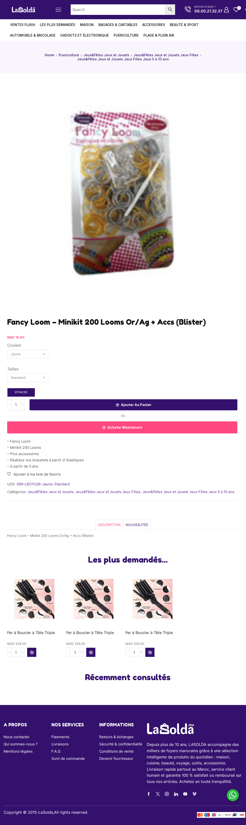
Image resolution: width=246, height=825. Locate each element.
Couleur (14, 345)
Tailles (12, 369)
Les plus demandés (57, 25)
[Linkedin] (176, 794)
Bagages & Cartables (117, 25)
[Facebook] (149, 794)
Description (109, 525)
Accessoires (153, 25)
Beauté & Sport (184, 25)
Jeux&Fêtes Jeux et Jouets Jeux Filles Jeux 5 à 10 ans (123, 59)
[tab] (109, 525)
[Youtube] (185, 794)
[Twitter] (158, 794)
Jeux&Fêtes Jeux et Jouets (106, 55)
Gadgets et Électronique (84, 35)
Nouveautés (137, 525)
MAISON (87, 25)
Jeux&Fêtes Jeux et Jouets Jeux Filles (166, 55)
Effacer (21, 392)
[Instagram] (167, 794)
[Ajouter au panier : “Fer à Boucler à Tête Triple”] (31, 652)
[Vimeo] (194, 794)
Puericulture (126, 35)
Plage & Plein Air (158, 35)
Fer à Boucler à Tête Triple (31, 632)
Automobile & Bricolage (32, 35)
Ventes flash (22, 25)
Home (49, 55)
